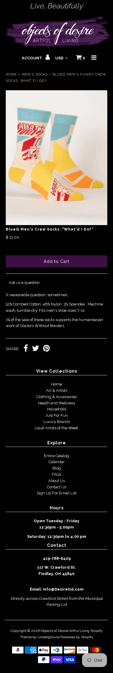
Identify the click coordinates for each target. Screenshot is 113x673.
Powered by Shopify (77, 637)
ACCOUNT (32, 58)
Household (56, 409)
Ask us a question (24, 282)
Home (11, 74)
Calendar (57, 462)
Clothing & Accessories (56, 397)
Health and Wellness (56, 403)
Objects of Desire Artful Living (65, 631)
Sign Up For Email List (57, 493)
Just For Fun (57, 415)
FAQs (56, 474)
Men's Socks (35, 74)
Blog (56, 468)
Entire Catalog (56, 456)
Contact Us (56, 487)
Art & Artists (56, 390)
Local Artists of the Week (56, 428)
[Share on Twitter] (35, 349)
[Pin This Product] (46, 349)
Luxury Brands (56, 421)
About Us (56, 480)
